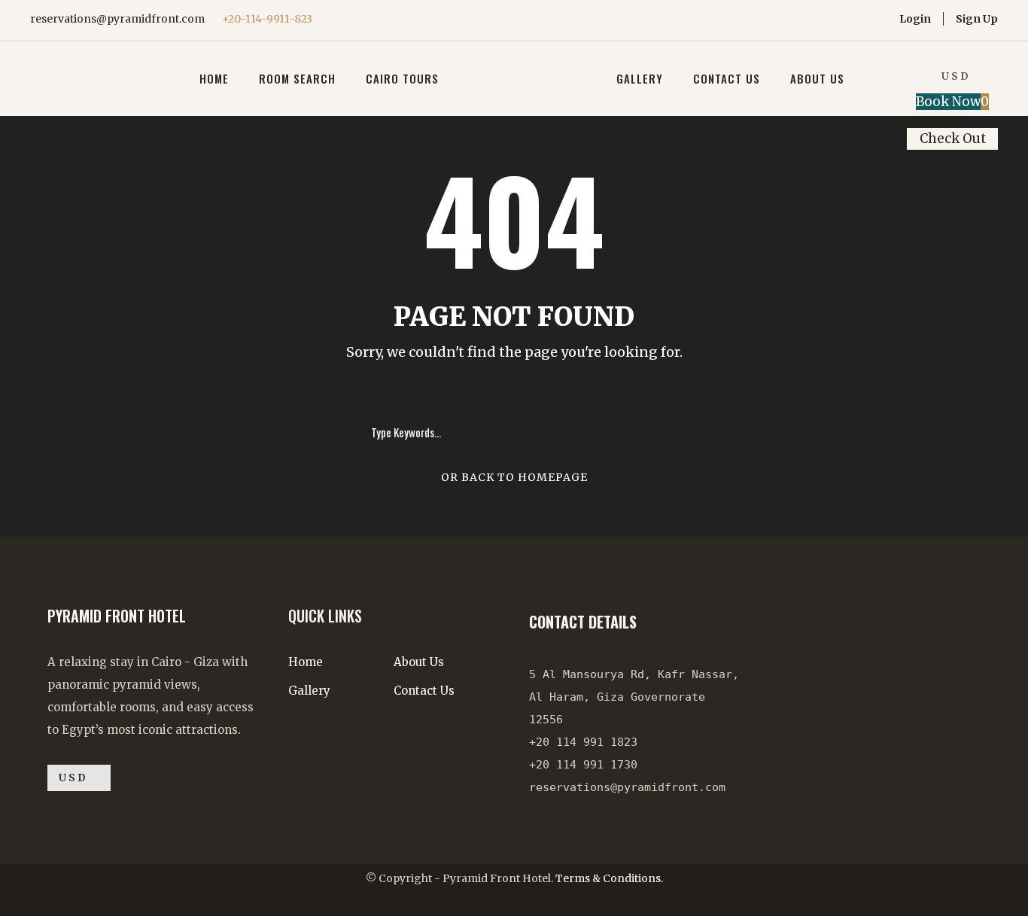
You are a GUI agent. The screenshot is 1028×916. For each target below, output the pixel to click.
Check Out (953, 138)
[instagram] (848, 19)
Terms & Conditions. (609, 878)
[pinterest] (801, 19)
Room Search (297, 78)
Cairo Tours (402, 78)
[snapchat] (871, 19)
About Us (817, 78)
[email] (754, 19)
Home (214, 78)
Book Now (952, 101)
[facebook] (778, 19)
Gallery (639, 78)
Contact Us (726, 78)
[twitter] (824, 19)
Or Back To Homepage (514, 477)
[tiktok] (731, 19)
